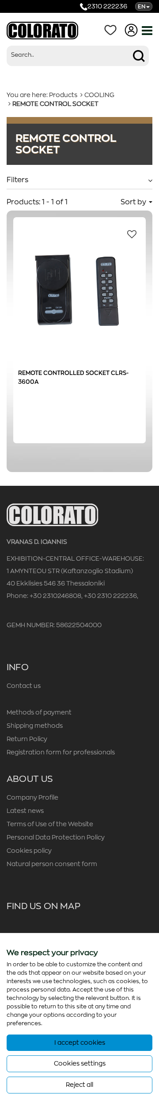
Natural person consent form (52, 864)
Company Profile (32, 797)
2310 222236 (107, 6)
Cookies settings (80, 1063)
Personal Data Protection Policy (56, 837)
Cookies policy (29, 850)
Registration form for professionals (61, 752)
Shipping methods (35, 725)
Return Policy (27, 739)
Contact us (24, 686)
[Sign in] (133, 30)
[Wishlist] (112, 30)
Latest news (25, 811)
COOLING (99, 95)
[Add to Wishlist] (129, 233)
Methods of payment (39, 712)
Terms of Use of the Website (50, 824)
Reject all (79, 1085)
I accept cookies (79, 1042)
